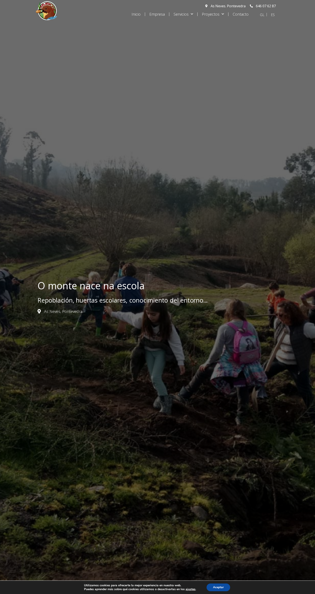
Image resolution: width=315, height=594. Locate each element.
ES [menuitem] (273, 14)
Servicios (181, 14)
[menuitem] (262, 14)
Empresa (157, 14)
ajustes (190, 589)
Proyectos (210, 14)
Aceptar (218, 587)
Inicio (136, 14)
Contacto (241, 14)
